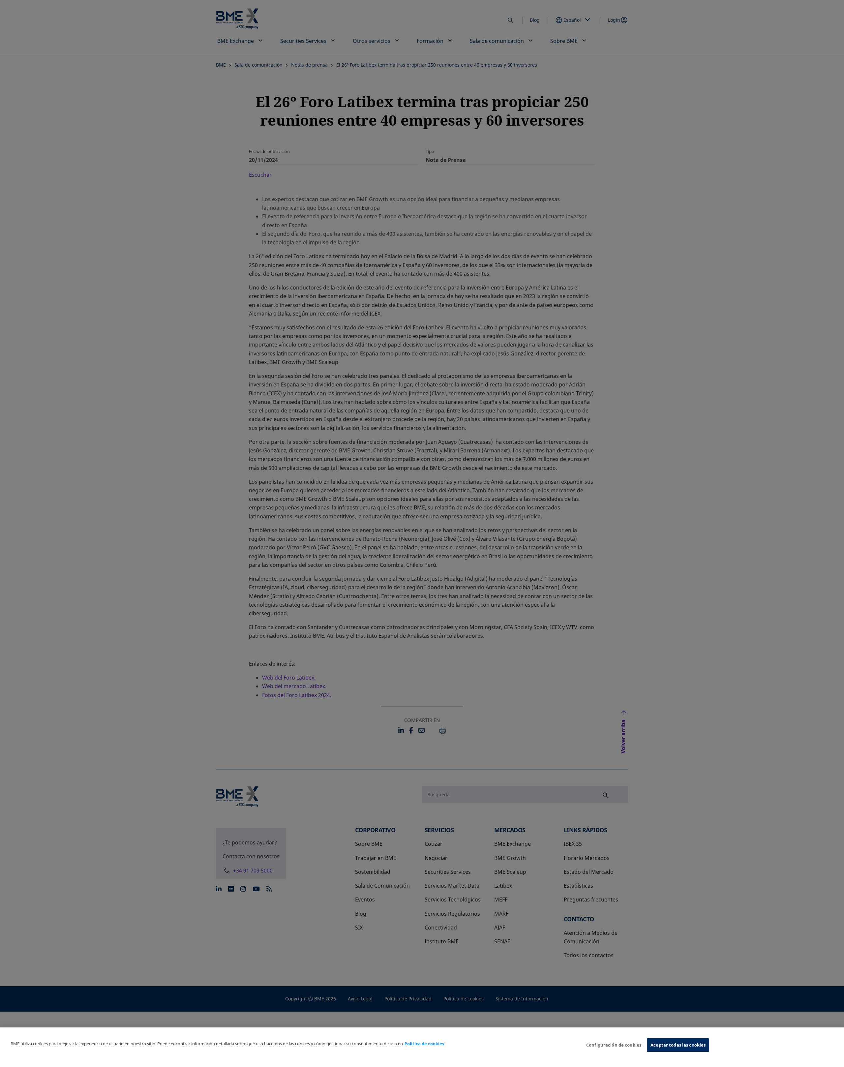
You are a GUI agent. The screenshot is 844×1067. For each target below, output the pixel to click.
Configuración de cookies (613, 1045)
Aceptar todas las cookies (678, 1045)
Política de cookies (424, 1044)
